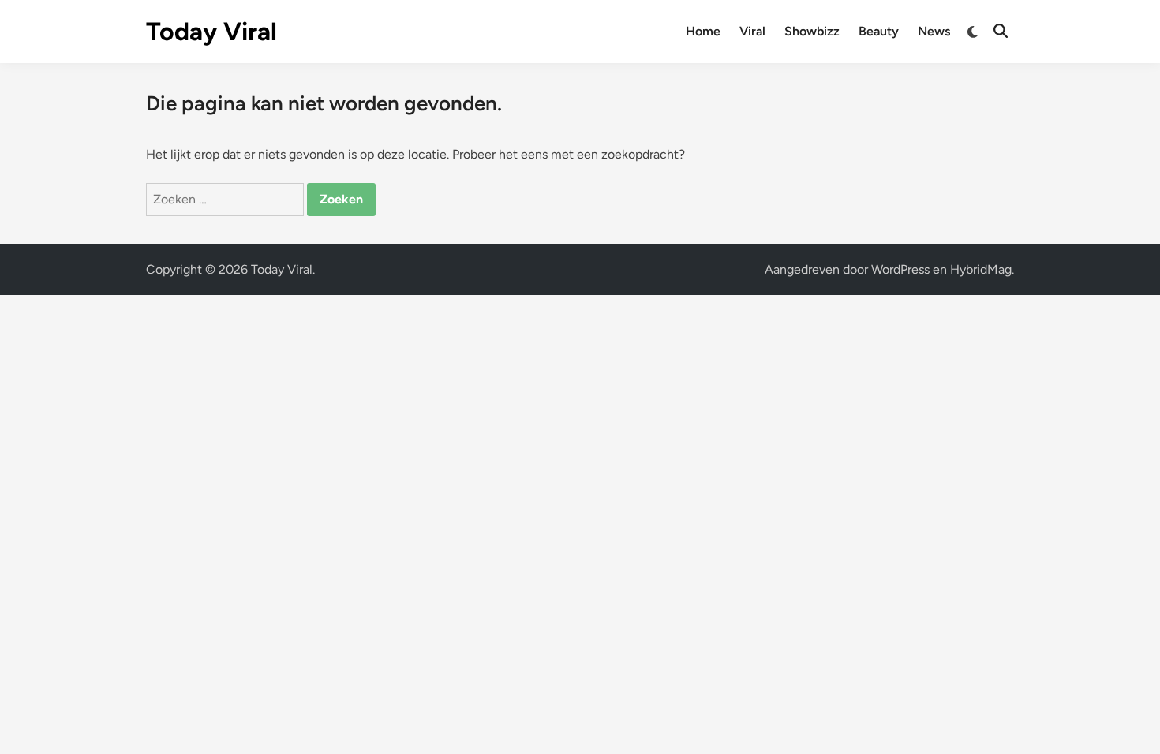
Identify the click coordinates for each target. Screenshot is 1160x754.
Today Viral (211, 32)
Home (703, 31)
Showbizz (812, 31)
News (934, 31)
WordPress (900, 269)
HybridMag (981, 269)
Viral (752, 31)
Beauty (879, 31)
